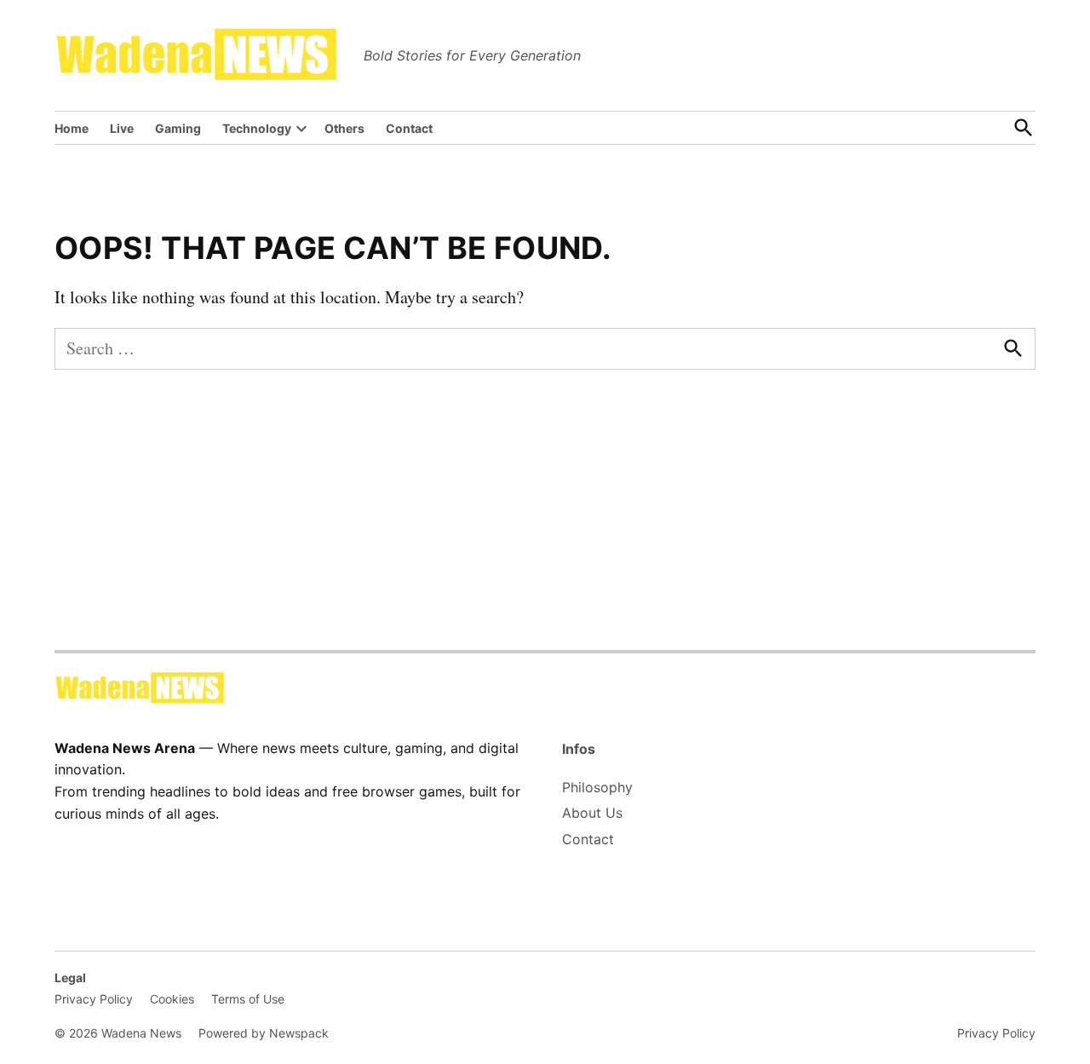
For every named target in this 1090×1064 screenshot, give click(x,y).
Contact (409, 128)
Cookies (172, 999)
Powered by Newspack (263, 1033)
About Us (592, 812)
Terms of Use (247, 999)
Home (71, 128)
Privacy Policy (93, 999)
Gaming (178, 128)
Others (344, 128)
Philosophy (597, 787)
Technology (256, 128)
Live (122, 128)
